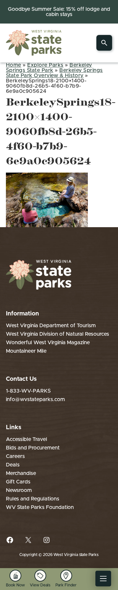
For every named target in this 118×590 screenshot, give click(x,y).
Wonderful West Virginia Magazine (48, 342)
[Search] (104, 43)
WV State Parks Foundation (40, 507)
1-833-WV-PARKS (28, 391)
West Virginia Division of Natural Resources (57, 334)
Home (13, 65)
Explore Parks (45, 65)
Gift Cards (18, 481)
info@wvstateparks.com (35, 399)
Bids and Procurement (33, 447)
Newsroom (19, 490)
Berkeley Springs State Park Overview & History (54, 73)
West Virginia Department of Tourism (51, 325)
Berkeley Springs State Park (49, 67)
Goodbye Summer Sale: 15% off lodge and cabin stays (59, 12)
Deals (13, 464)
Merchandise (21, 473)
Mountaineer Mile (26, 351)
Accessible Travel (26, 439)
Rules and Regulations (32, 498)
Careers (15, 456)
